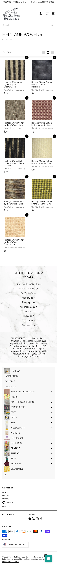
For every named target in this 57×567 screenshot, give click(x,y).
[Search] (52, 25)
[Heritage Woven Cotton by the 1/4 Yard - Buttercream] (14, 234)
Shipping (5, 499)
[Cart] (47, 13)
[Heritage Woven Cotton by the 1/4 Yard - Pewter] (14, 116)
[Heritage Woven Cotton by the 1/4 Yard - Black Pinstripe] (14, 155)
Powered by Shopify (10, 562)
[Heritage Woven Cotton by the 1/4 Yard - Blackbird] (42, 76)
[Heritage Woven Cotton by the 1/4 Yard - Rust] (42, 116)
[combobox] (28, 25)
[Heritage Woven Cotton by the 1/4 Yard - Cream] (42, 154)
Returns (5, 496)
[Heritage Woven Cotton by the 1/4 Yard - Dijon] (14, 194)
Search (5, 493)
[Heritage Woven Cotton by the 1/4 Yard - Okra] (42, 194)
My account (7, 506)
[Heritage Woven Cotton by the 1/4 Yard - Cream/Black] (14, 76)
